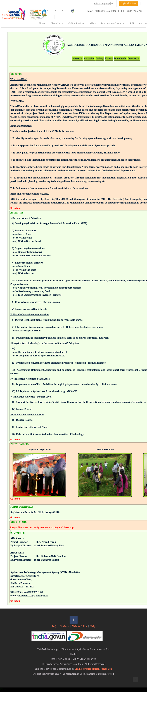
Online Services (76, 23)
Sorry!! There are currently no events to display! (36, 527)
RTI (132, 23)
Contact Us (133, 58)
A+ (63, 11)
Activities (89, 58)
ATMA (92, 23)
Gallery (100, 58)
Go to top (15, 208)
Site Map (64, 626)
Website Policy (79, 626)
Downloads (120, 58)
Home (42, 23)
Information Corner (111, 23)
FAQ (54, 626)
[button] (15, 470)
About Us (55, 23)
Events (109, 58)
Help (92, 626)
